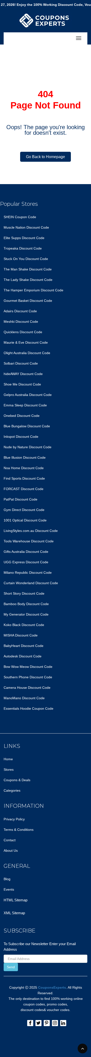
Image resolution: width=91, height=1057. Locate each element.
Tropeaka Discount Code (23, 248)
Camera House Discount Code (27, 688)
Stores (9, 769)
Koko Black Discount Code (24, 625)
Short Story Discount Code (24, 593)
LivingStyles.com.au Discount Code (31, 531)
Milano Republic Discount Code (28, 572)
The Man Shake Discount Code (28, 269)
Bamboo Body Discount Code (26, 604)
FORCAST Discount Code (23, 489)
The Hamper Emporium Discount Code (33, 290)
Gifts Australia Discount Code (26, 552)
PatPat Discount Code (20, 499)
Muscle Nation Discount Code (26, 227)
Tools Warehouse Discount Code (29, 541)
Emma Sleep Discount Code (25, 405)
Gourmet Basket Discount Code (28, 301)
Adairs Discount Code (20, 311)
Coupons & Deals (17, 780)
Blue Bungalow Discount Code (27, 426)
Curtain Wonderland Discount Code (31, 583)
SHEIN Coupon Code (20, 217)
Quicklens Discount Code (23, 332)
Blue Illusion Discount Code (25, 457)
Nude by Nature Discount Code (27, 447)
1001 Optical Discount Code (25, 520)
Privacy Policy (14, 819)
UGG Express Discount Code (26, 562)
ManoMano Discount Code (24, 698)
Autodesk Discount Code (22, 656)
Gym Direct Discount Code (24, 510)
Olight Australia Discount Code (27, 353)
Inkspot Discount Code (21, 437)
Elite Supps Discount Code (24, 238)
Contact (10, 840)
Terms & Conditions (18, 830)
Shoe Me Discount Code (22, 384)
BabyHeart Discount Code (23, 646)
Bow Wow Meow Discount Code (28, 667)
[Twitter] (38, 1023)
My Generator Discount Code (26, 614)
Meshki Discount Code (21, 321)
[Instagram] (55, 1023)
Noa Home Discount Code (24, 468)
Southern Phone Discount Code (28, 677)
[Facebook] (30, 1023)
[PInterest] (47, 1023)
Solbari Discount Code (21, 363)
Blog (7, 879)
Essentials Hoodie (17, 708)
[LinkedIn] (63, 1023)
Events (9, 889)
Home (8, 759)
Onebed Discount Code (22, 416)
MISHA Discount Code (21, 635)
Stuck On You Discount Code (26, 259)
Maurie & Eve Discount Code (26, 342)
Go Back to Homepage (45, 157)
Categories (12, 790)
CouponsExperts (52, 987)
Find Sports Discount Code (24, 478)
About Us (11, 850)
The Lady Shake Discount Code (28, 280)
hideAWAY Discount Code (23, 374)
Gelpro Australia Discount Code (28, 395)
